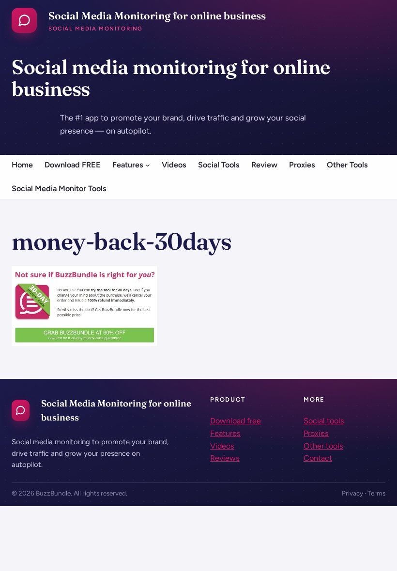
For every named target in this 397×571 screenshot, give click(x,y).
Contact (318, 458)
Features (225, 433)
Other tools (323, 446)
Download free (235, 420)
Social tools (324, 420)
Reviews (225, 458)
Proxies (316, 433)
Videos (222, 446)
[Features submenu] (147, 165)
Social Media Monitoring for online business (157, 15)
